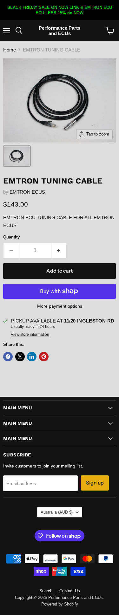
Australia (57, 512)
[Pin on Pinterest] (44, 356)
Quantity (11, 237)
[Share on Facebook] (8, 356)
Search (45, 590)
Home (9, 49)
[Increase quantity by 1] (59, 250)
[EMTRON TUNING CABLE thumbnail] (16, 156)
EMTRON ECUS (27, 192)
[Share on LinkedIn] (31, 356)
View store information (30, 334)
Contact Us (69, 590)
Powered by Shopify (59, 604)
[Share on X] (20, 356)
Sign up (95, 483)
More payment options (59, 306)
